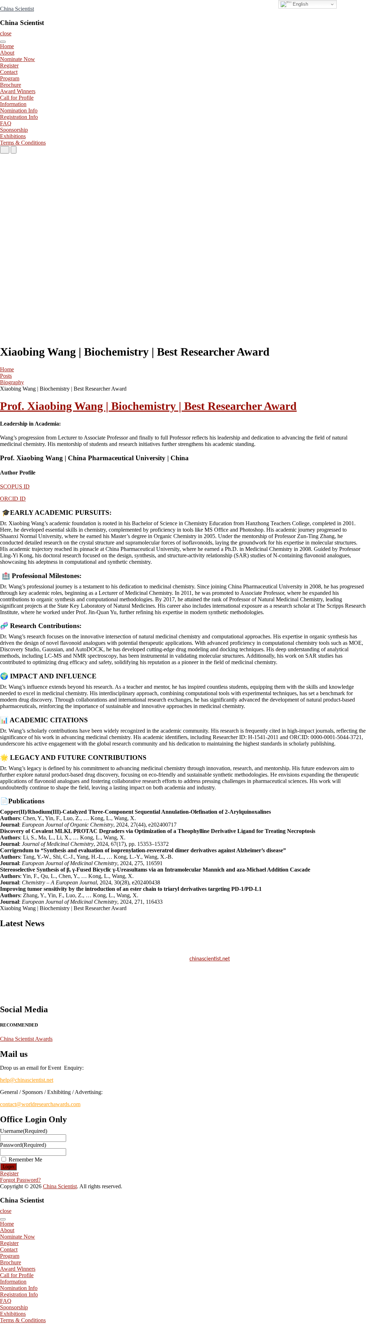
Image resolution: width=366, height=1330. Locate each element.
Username (23, 1131)
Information (13, 104)
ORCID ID (13, 499)
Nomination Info (19, 110)
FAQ (5, 123)
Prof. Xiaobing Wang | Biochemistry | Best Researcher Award (148, 406)
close (5, 33)
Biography (12, 382)
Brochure (10, 85)
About (7, 53)
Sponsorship (14, 130)
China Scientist (17, 9)
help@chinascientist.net (26, 1080)
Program (9, 78)
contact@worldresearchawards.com (40, 1104)
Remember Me (25, 1159)
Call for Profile (17, 98)
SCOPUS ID (15, 486)
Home (7, 46)
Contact (9, 72)
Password (23, 1145)
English (299, 4)
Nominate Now (17, 59)
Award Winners (17, 91)
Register (9, 65)
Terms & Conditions (23, 143)
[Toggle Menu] (3, 42)
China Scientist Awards (26, 1039)
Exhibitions (13, 136)
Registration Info (19, 117)
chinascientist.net (209, 956)
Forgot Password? (20, 1180)
